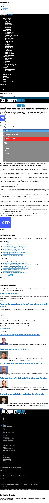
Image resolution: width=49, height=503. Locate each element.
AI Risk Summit (6, 437)
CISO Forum (7, 61)
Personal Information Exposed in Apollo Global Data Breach (14, 269)
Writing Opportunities (7, 459)
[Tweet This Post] (26, 131)
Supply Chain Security (9, 55)
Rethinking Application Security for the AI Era (11, 271)
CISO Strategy (6, 56)
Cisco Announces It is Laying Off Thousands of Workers (13, 248)
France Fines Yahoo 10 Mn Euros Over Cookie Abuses (13, 255)
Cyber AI (4, 72)
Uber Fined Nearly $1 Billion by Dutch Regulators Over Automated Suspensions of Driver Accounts (22, 265)
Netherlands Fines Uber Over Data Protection (11, 251)
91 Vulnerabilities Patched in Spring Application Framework (14, 266)
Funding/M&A (5, 67)
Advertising (5, 456)
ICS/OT (4, 63)
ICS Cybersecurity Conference (8, 12)
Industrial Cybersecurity (10, 64)
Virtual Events (5, 8)
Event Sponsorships (6, 457)
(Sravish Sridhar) (26, 346)
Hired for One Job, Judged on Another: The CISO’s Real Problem (15, 263)
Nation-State (8, 26)
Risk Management (6, 49)
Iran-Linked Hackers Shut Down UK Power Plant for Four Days (15, 272)
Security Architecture (7, 37)
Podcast (4, 9)
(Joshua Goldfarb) (26, 360)
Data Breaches (8, 23)
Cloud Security (8, 40)
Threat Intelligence (9, 32)
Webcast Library (6, 434)
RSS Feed (4, 447)
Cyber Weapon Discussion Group (9, 445)
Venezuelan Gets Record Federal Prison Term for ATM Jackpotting (15, 268)
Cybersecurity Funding (10, 69)
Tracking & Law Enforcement (11, 35)
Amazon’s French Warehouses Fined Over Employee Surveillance (15, 252)
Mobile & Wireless (9, 46)
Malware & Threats (7, 18)
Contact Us (2, 478)
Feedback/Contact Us (7, 460)
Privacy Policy (5, 462)
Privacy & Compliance (9, 53)
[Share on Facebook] (26, 129)
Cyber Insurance (8, 50)
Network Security (9, 47)
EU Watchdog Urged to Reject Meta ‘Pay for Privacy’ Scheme (14, 246)
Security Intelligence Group (8, 448)
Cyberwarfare (8, 20)
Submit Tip (2, 470)
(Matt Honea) (42, 405)
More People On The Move (5, 328)
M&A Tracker (8, 70)
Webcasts (4, 6)
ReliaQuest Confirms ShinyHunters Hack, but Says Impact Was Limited (16, 262)
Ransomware (8, 27)
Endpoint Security (9, 41)
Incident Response (9, 33)
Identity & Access (9, 43)
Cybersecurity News (6, 5)
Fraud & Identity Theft (10, 24)
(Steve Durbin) (9, 374)
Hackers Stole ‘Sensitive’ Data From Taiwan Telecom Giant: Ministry (16, 244)
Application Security (9, 38)
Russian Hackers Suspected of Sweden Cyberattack (13, 254)
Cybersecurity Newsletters (8, 440)
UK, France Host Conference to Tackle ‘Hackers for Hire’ (13, 249)
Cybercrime (7, 21)
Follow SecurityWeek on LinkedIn (9, 450)
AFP (1, 125)
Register (1, 300)
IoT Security (7, 44)
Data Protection (8, 52)
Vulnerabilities (8, 29)
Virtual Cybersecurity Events (8, 432)
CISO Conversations (9, 60)
